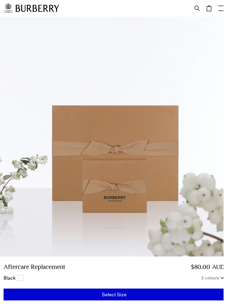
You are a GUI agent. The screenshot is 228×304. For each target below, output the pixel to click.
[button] (114, 294)
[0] (209, 8)
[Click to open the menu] (220, 8)
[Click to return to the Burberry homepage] (37, 8)
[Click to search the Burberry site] (197, 8)
